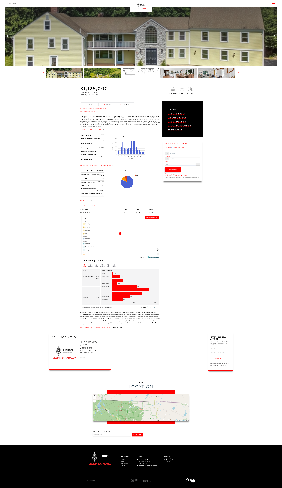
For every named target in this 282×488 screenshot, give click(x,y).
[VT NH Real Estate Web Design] (190, 480)
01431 (108, 327)
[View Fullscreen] (94, 401)
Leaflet (175, 420)
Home (81, 327)
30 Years (175, 147)
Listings (87, 327)
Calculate (173, 169)
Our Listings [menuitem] (124, 463)
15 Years (181, 147)
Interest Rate (169, 161)
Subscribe (218, 358)
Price (166, 151)
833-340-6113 (12, 3)
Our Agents (82, 357)
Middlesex (97, 327)
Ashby (103, 327)
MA (92, 327)
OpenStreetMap (181, 420)
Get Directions (137, 434)
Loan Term (168, 147)
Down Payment (169, 156)
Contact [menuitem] (123, 465)
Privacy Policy (91, 480)
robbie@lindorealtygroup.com (148, 465)
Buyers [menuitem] (123, 459)
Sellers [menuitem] (122, 461)
